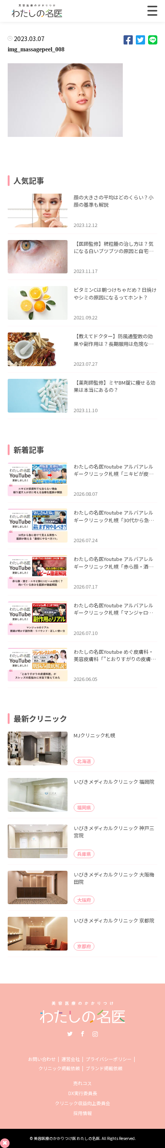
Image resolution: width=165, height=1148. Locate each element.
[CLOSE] (152, 11)
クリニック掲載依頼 (59, 1068)
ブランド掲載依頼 (104, 1068)
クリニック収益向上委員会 (82, 1103)
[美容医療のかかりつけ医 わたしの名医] (83, 1020)
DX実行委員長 (82, 1093)
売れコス (82, 1083)
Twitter (70, 1033)
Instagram (95, 1033)
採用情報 (82, 1113)
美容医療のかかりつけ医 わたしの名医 (67, 1138)
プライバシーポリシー (109, 1059)
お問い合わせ (42, 1059)
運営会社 (70, 1059)
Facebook (82, 1033)
